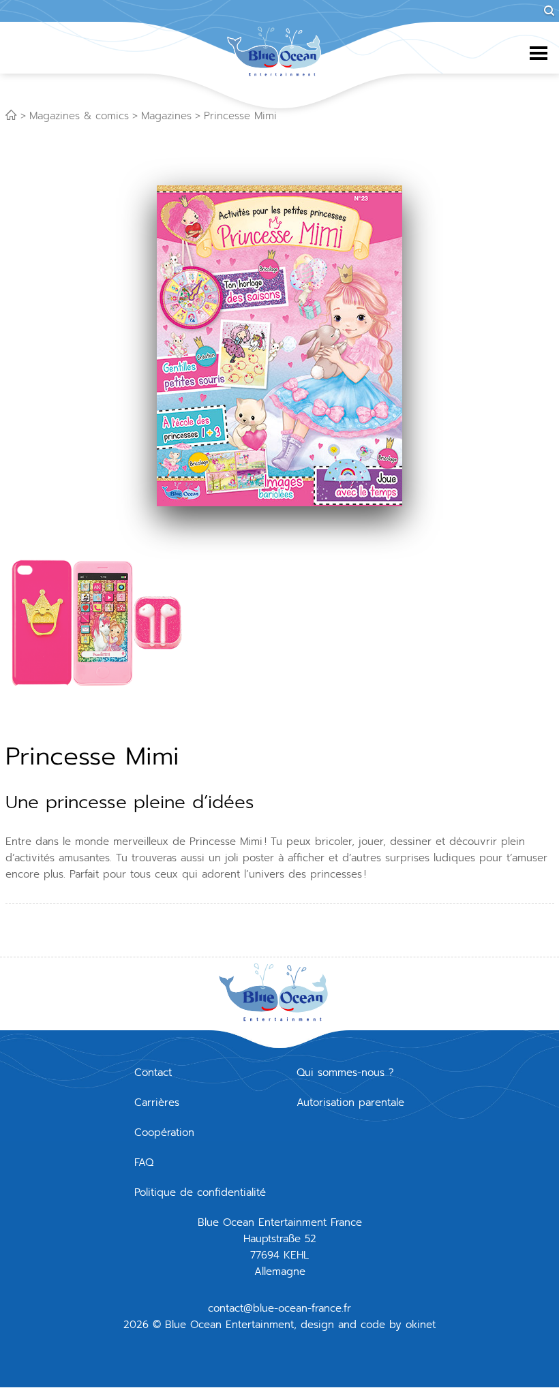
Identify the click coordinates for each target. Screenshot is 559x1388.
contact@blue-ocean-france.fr (279, 1308)
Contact (153, 1072)
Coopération (164, 1132)
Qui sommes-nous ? (345, 1072)
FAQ (143, 1162)
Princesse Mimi (240, 115)
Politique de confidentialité (200, 1192)
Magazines (166, 115)
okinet (421, 1324)
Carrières (156, 1102)
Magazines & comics (79, 115)
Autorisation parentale (350, 1102)
